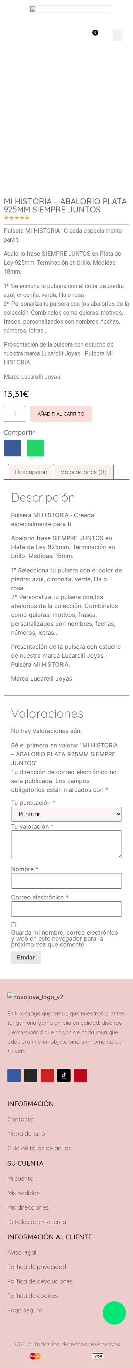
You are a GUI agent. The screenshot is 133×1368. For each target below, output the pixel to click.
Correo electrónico (40, 897)
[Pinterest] (80, 1075)
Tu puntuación (33, 803)
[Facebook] (14, 1075)
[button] (71, 34)
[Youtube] (47, 1075)
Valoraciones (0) (83, 472)
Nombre (24, 869)
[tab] (31, 472)
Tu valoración (32, 826)
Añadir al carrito (61, 414)
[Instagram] (30, 1075)
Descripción (31, 472)
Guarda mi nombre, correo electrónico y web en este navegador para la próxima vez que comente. (64, 938)
